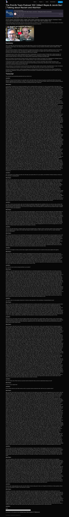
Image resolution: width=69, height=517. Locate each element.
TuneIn (38, 20)
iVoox (50, 20)
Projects (40, 1)
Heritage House (23, 512)
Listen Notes (37, 19)
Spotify (31, 20)
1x (21, 14)
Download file (8, 17)
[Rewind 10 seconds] (19, 14)
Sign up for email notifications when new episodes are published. (18, 510)
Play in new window (15, 17)
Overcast (42, 19)
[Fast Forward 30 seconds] (23, 14)
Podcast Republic (15, 20)
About (35, 1)
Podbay (59, 19)
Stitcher (35, 20)
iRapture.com (37, 512)
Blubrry (22, 19)
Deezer (32, 19)
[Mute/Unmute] (18, 14)
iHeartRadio (46, 20)
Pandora (46, 19)
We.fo (42, 20)
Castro (29, 19)
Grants (47, 1)
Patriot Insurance (29, 512)
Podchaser (22, 20)
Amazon (11, 19)
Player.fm (50, 19)
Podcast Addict (9, 20)
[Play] (15, 14)
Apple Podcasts (17, 19)
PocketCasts (55, 19)
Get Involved (52, 1)
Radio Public (27, 20)
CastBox (25, 19)
